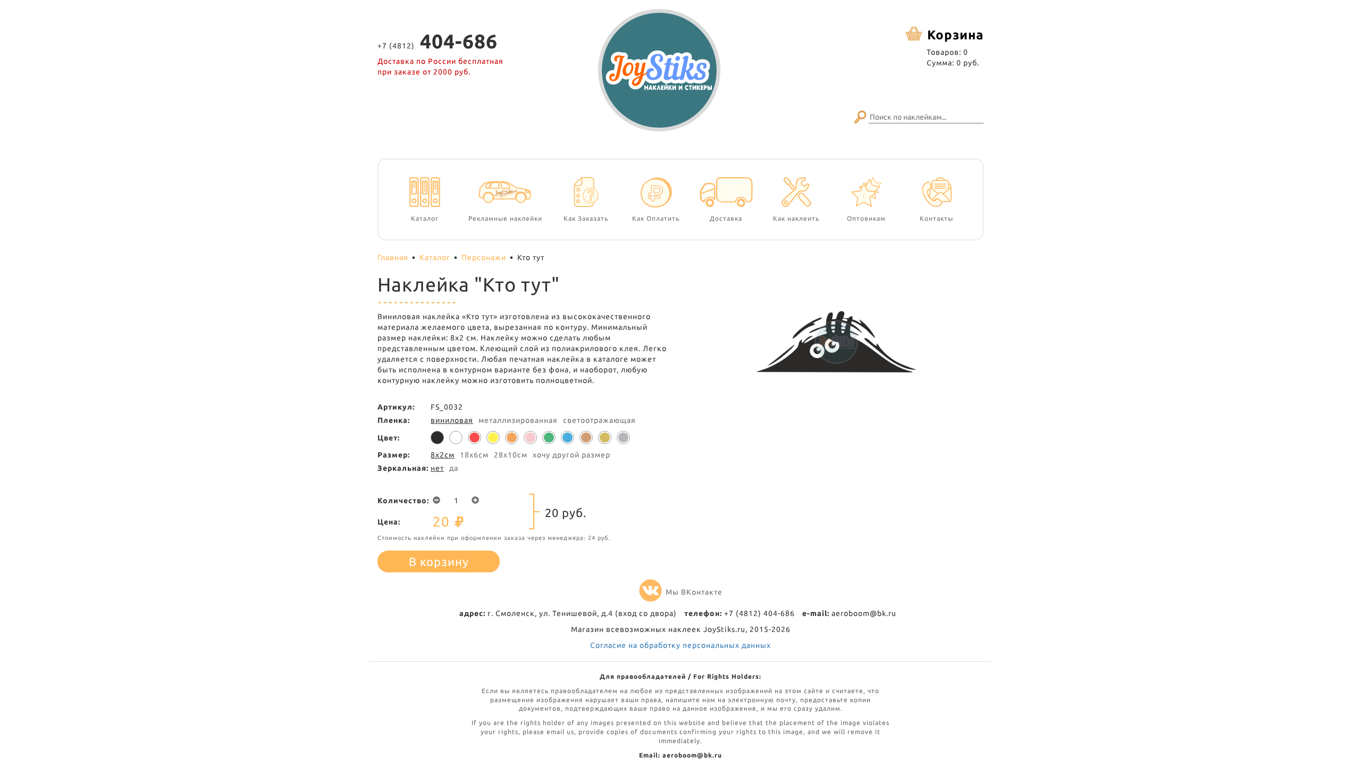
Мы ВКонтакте (694, 592)
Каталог (434, 257)
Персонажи (483, 257)
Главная (392, 257)
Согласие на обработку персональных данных (680, 645)
